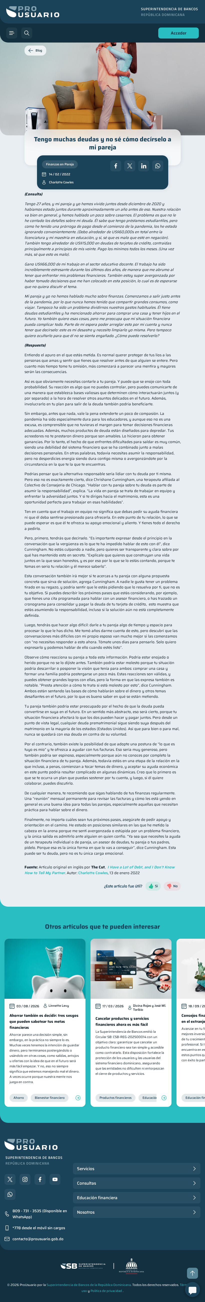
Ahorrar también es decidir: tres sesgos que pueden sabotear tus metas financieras (44, 1022)
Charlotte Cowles (93, 873)
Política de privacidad (106, 1290)
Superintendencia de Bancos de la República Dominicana (88, 1284)
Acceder (177, 34)
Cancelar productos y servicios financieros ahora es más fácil (122, 1022)
